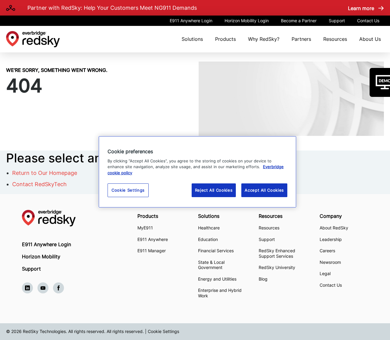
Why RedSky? (263, 39)
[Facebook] (58, 287)
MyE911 (145, 227)
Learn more (361, 8)
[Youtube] (42, 287)
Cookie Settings (163, 331)
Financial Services (216, 250)
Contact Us (368, 20)
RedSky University (277, 267)
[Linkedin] (27, 287)
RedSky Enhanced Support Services (277, 253)
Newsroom (330, 262)
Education (208, 239)
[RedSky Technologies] (79, 218)
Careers (327, 250)
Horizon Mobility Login (247, 20)
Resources (335, 39)
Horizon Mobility (41, 256)
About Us (370, 39)
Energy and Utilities (217, 279)
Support (337, 20)
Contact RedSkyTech (39, 184)
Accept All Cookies (264, 190)
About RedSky (334, 227)
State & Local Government (211, 265)
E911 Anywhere (152, 239)
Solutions (192, 39)
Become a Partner (299, 20)
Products (225, 39)
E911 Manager (151, 250)
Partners (301, 39)
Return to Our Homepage (44, 173)
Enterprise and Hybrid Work (220, 293)
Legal (325, 273)
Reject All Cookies (214, 190)
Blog (263, 279)
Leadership (331, 239)
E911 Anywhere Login (191, 20)
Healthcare (209, 227)
